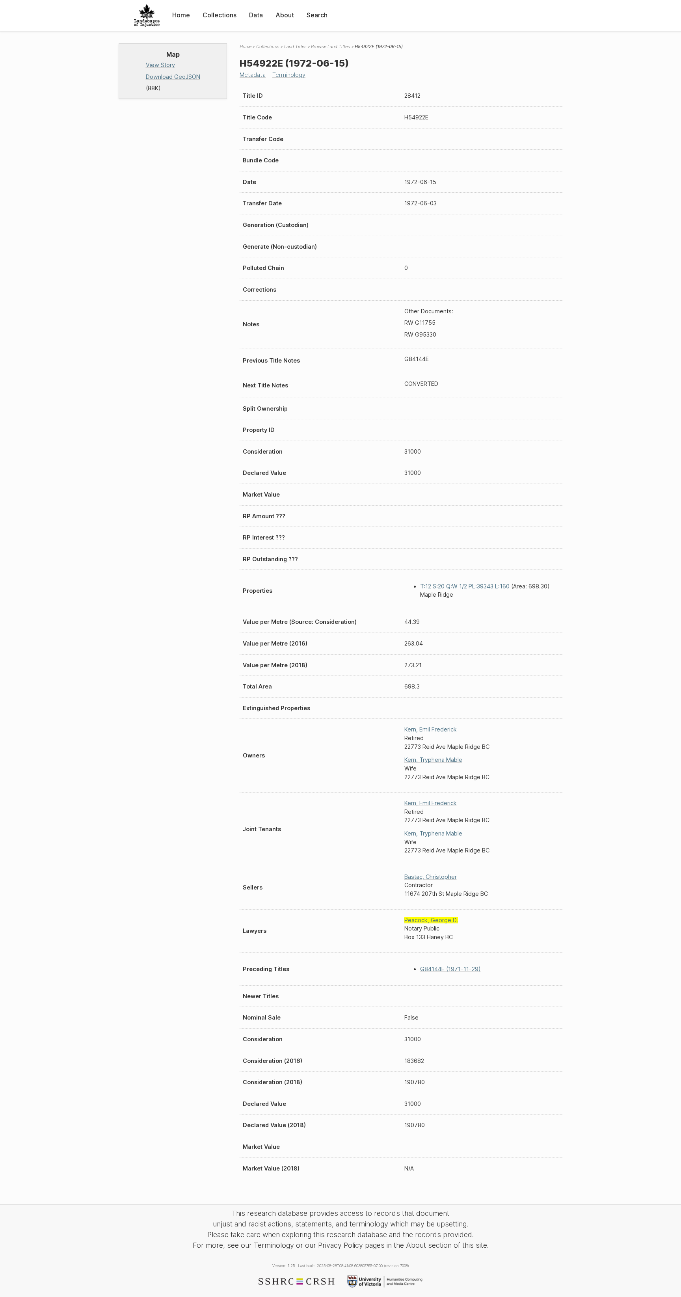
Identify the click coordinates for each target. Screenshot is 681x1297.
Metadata (253, 74)
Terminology (288, 74)
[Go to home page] (147, 15)
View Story (160, 64)
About (284, 15)
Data (256, 15)
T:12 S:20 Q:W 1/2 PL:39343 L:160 (465, 586)
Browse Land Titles (330, 46)
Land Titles (295, 46)
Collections (219, 15)
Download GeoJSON (173, 76)
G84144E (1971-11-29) (450, 969)
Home (181, 15)
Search (317, 15)
